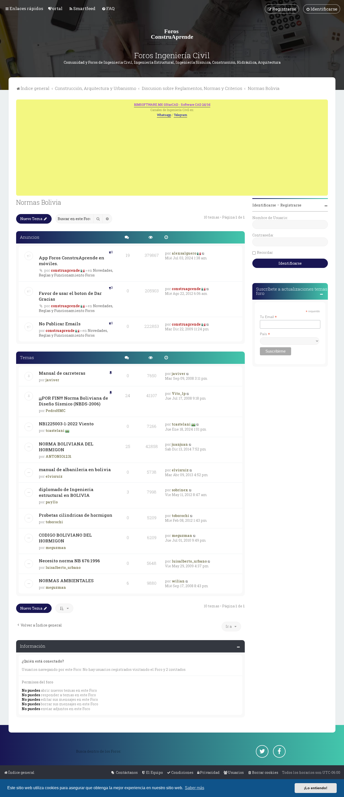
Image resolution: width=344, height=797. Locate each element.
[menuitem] (56, 8)
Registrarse (290, 205)
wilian (178, 581)
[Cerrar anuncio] (324, 102)
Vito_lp (179, 393)
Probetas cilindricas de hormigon (75, 515)
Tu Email (268, 317)
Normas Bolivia (38, 202)
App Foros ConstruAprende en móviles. (71, 260)
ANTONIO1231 (59, 456)
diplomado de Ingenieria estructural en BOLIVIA (66, 492)
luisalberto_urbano (63, 567)
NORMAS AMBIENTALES (66, 580)
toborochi (54, 521)
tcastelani (55, 430)
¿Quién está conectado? (43, 661)
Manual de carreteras (62, 373)
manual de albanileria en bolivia (75, 469)
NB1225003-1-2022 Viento (66, 424)
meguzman (56, 547)
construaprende (65, 270)
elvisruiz (54, 476)
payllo (52, 502)
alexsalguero (184, 253)
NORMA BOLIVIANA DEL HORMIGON (66, 447)
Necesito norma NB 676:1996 (69, 561)
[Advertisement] (172, 155)
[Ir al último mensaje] (203, 253)
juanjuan (180, 444)
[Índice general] (172, 34)
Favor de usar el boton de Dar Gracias (70, 296)
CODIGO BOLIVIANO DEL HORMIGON (65, 538)
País (265, 334)
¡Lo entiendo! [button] (315, 788)
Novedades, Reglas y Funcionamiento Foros (76, 273)
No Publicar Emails (60, 324)
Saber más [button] (194, 788)
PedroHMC (55, 410)
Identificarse (264, 205)
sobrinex (180, 490)
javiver (52, 379)
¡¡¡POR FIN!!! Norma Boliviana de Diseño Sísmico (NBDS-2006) (73, 401)
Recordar (265, 252)
